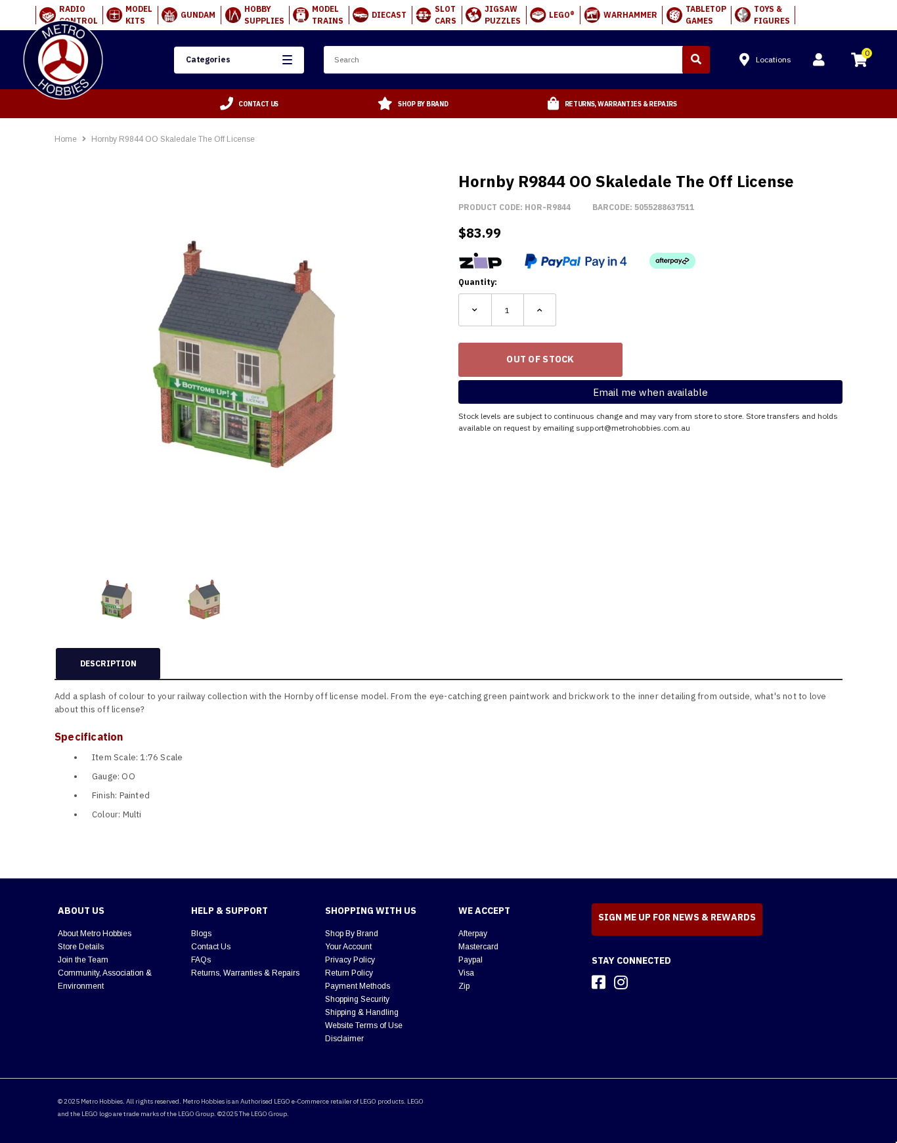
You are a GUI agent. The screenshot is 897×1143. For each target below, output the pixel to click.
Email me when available (650, 392)
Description (108, 663)
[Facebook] (598, 982)
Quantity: (477, 282)
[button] (239, 60)
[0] (859, 61)
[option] (249, 104)
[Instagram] (621, 982)
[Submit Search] (696, 60)
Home (66, 139)
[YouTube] (644, 982)
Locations (773, 59)
